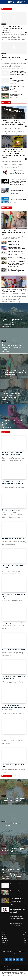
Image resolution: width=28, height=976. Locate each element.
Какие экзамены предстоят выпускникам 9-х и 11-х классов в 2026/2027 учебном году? (18, 73)
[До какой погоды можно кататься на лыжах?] (14, 500)
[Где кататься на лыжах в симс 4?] (14, 529)
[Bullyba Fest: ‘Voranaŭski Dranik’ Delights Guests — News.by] (14, 792)
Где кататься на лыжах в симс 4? (13, 539)
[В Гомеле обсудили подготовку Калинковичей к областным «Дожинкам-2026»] (5, 80)
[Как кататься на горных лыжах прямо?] (14, 755)
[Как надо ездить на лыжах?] (14, 613)
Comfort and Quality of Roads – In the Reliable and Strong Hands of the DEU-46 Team (13, 232)
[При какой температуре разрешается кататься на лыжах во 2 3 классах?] (14, 695)
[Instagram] (6, 959)
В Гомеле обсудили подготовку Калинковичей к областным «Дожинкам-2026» (18, 80)
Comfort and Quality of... (16, 891)
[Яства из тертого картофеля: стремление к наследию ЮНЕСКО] (3, 258)
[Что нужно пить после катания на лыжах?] (14, 556)
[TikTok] (17, 959)
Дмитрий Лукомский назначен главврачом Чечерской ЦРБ (13, 57)
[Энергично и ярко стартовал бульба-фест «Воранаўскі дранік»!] (5, 88)
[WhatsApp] (21, 959)
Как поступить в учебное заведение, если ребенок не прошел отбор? (11, 28)
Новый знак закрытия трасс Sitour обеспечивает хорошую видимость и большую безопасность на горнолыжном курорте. (13, 153)
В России (4, 24)
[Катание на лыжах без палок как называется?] (14, 726)
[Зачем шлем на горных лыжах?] (14, 640)
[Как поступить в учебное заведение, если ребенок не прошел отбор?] (14, 18)
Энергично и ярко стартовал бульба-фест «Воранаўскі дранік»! (17, 88)
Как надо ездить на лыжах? (11, 623)
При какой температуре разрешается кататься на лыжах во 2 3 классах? (13, 707)
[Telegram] (14, 959)
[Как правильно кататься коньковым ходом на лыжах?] (14, 471)
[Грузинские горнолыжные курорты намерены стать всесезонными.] (14, 315)
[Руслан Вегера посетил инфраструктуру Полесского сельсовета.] (14, 282)
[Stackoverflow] (10, 959)
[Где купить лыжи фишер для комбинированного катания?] (14, 443)
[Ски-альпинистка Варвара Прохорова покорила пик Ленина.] (3, 248)
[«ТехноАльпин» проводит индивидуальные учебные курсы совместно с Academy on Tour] (14, 112)
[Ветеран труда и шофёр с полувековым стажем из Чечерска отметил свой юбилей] (3, 242)
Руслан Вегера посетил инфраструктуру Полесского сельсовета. (13, 290)
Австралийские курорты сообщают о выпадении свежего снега (18, 199)
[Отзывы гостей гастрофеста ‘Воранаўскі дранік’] (5, 96)
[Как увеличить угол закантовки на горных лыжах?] (14, 667)
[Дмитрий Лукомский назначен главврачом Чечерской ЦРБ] (14, 48)
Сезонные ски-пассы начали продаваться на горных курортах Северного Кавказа (16, 253)
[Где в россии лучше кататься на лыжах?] (14, 584)
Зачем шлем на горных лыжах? (13, 650)
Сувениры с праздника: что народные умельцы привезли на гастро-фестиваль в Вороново (16, 270)
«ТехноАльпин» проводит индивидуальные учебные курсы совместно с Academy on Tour (13, 122)
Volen (2, 32)
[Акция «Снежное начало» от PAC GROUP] (14, 817)
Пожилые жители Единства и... (17, 883)
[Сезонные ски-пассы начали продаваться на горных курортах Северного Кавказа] (3, 252)
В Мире (3, 117)
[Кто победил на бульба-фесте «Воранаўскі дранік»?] (14, 842)
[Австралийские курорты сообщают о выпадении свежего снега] (5, 199)
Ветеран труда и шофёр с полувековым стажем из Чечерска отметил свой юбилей (17, 243)
